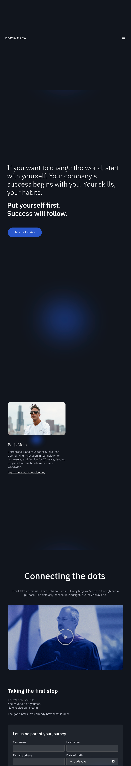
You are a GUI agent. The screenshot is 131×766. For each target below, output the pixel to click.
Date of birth (74, 755)
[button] (123, 38)
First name (19, 742)
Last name (72, 742)
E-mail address (22, 755)
